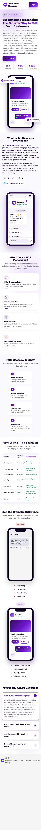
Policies (16, 760)
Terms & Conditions (25, 760)
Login (33, 5)
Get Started (9, 58)
